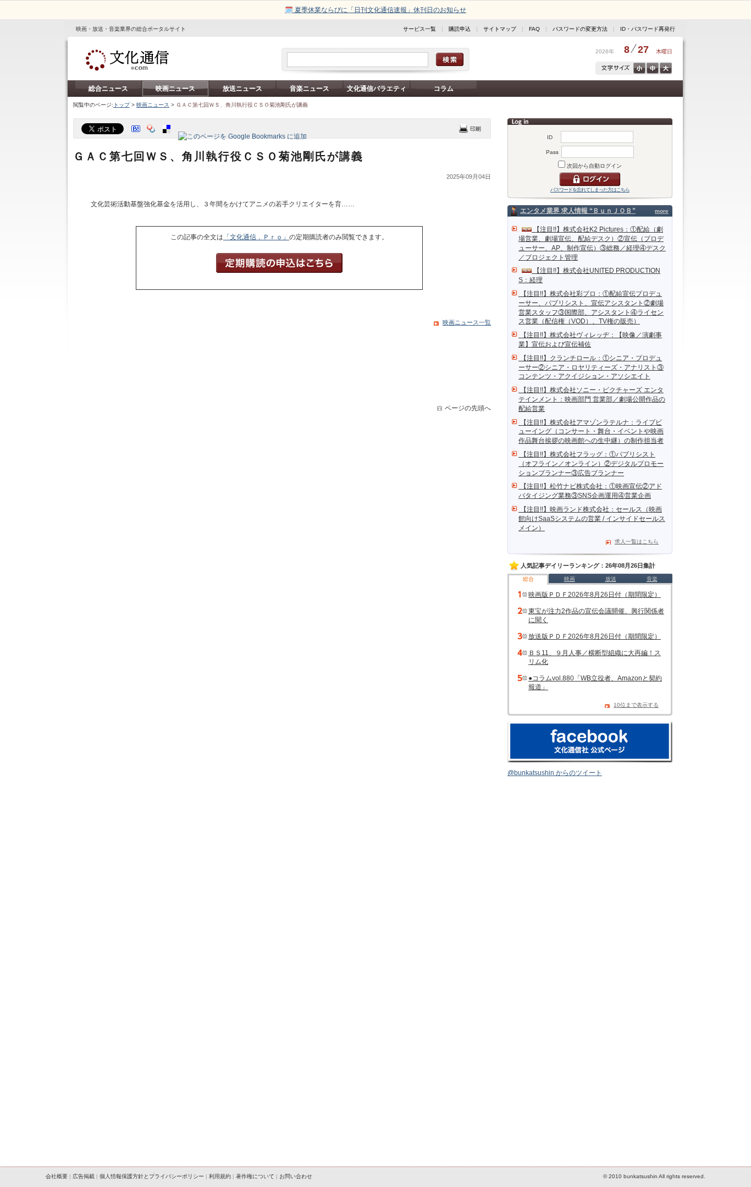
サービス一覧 (419, 29)
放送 (610, 579)
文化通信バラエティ (376, 88)
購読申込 (460, 29)
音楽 (652, 579)
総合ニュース (108, 88)
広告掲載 (84, 1176)
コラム (444, 88)
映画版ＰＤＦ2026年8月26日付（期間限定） (594, 594)
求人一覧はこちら (637, 541)
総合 (528, 579)
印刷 (470, 128)
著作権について (255, 1176)
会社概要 (57, 1176)
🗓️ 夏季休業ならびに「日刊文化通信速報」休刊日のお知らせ (375, 10)
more (662, 211)
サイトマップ (499, 29)
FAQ (534, 29)
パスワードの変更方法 (580, 29)
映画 (569, 579)
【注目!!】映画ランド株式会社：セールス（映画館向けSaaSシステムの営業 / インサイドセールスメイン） (591, 518)
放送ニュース (242, 88)
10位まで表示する (636, 705)
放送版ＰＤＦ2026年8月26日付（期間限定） (594, 636)
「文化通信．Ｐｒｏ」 (256, 237)
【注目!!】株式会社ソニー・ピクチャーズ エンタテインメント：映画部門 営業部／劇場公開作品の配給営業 (591, 399)
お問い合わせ (295, 1176)
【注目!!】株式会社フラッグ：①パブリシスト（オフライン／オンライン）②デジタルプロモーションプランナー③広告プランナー (591, 463)
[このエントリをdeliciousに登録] (167, 136)
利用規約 (220, 1176)
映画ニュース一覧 (467, 322)
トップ (121, 105)
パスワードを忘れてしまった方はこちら (589, 190)
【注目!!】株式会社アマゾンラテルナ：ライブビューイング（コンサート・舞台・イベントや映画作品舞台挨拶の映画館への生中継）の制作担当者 (591, 432)
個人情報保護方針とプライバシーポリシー (152, 1176)
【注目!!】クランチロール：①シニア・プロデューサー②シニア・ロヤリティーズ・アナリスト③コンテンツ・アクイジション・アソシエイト (591, 367)
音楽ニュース (309, 88)
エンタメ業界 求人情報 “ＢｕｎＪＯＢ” (578, 211)
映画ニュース (175, 88)
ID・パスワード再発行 (647, 29)
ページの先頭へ (468, 408)
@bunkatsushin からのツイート (554, 773)
